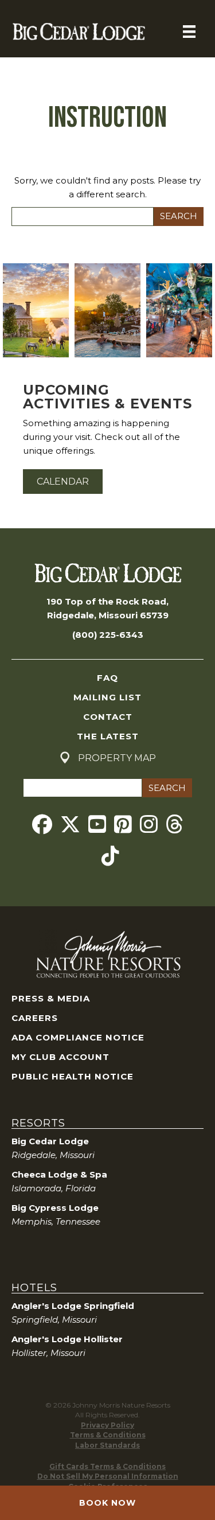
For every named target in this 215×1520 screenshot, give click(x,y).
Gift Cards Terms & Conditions (107, 1466)
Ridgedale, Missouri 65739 (108, 615)
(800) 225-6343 (107, 634)
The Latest (108, 736)
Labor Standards (107, 1445)
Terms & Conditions (108, 1435)
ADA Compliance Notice (77, 1037)
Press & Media (50, 998)
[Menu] (189, 31)
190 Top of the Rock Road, (107, 601)
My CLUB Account (60, 1056)
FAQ (107, 677)
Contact (107, 716)
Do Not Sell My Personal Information (107, 1476)
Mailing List (107, 697)
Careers (34, 1017)
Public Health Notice (72, 1076)
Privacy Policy (107, 1425)
